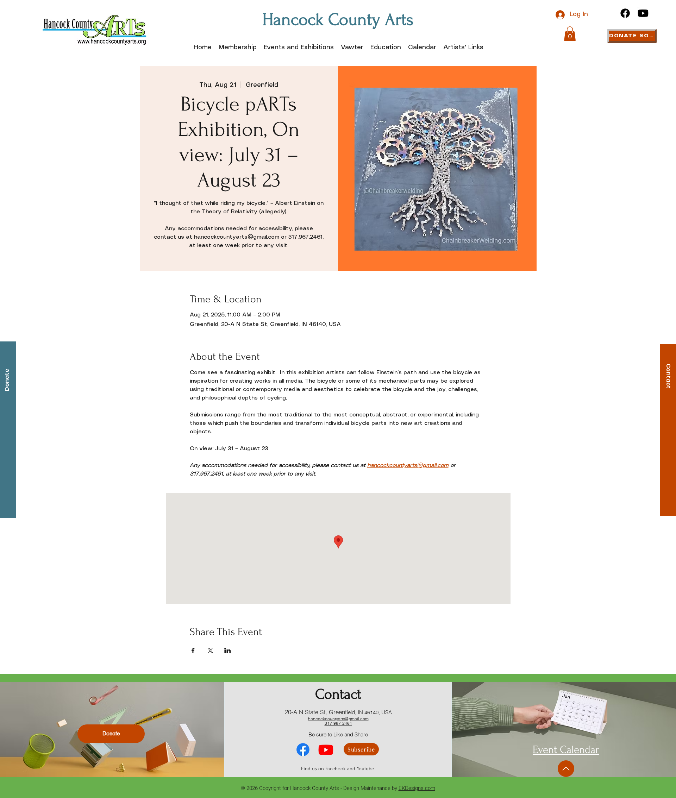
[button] (570, 33)
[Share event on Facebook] (193, 650)
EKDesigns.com (417, 788)
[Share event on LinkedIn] (227, 650)
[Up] (566, 768)
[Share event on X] (210, 650)
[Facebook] (625, 13)
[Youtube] (643, 13)
